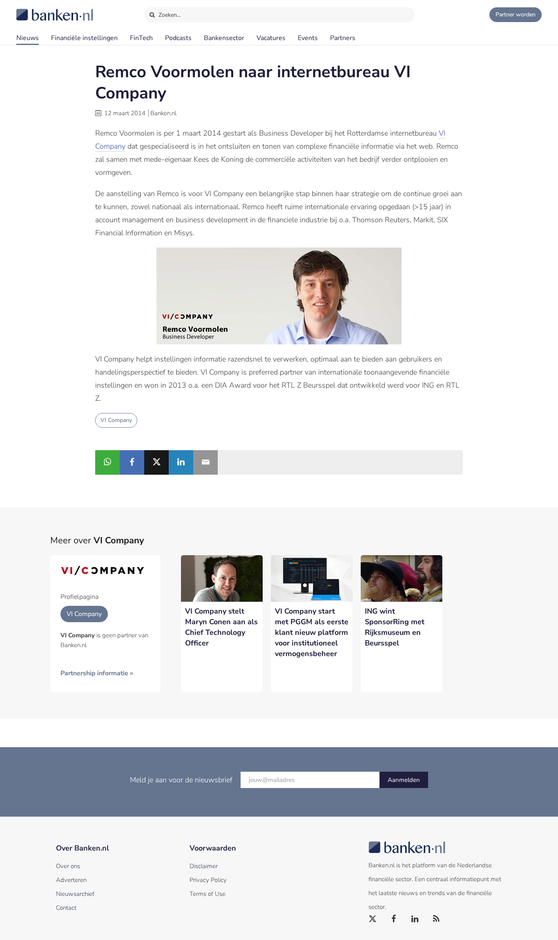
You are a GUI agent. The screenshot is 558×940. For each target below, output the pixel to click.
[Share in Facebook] (132, 462)
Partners (342, 37)
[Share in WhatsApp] (107, 462)
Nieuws (27, 37)
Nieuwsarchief (75, 894)
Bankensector (224, 37)
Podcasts (178, 37)
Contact (66, 908)
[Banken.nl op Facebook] (394, 919)
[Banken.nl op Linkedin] (415, 919)
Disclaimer (204, 866)
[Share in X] (156, 462)
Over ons (68, 866)
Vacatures (271, 37)
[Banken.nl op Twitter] (372, 919)
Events (308, 37)
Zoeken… (169, 15)
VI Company (116, 420)
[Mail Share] (205, 462)
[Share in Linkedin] (181, 462)
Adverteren (71, 880)
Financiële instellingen (84, 37)
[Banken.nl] (34, 9)
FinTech (141, 37)
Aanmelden (404, 780)
